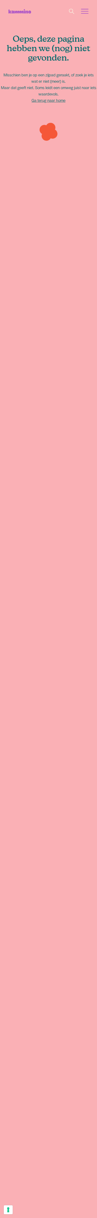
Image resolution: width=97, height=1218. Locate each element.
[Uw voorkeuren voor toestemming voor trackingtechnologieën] (8, 1209)
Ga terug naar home (48, 100)
